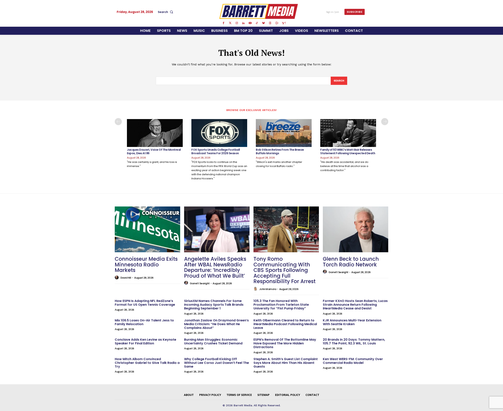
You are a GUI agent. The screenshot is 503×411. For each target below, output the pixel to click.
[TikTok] (257, 23)
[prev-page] (118, 121)
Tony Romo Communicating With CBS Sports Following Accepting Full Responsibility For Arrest (284, 270)
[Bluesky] (263, 23)
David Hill (125, 278)
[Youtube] (250, 23)
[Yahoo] (283, 23)
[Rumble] (277, 23)
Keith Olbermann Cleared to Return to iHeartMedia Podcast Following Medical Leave (285, 324)
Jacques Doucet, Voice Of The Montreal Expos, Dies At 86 (154, 151)
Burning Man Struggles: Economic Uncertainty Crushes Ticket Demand (213, 341)
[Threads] (270, 23)
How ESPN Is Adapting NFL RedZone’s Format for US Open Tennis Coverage (145, 303)
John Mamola (267, 289)
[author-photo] (117, 277)
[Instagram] (237, 23)
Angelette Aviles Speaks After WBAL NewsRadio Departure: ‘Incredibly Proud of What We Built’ (215, 267)
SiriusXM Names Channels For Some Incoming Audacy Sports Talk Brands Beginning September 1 (213, 305)
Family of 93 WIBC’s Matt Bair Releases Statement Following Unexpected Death (347, 151)
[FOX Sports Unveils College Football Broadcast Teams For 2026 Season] (219, 133)
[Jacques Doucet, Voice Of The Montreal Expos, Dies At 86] (155, 133)
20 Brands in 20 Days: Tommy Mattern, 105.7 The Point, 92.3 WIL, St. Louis (354, 341)
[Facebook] (223, 23)
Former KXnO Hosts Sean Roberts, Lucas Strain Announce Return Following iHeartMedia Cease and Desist (355, 305)
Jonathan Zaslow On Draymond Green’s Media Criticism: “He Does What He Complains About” (216, 324)
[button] (166, 12)
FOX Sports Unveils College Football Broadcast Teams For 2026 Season (215, 151)
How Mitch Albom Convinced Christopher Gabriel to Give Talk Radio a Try (147, 363)
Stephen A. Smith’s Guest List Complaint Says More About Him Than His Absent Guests (285, 363)
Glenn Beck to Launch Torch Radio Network (351, 261)
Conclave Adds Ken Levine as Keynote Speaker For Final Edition (145, 341)
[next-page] (384, 121)
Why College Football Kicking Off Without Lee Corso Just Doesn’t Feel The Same (216, 363)
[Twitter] (230, 23)
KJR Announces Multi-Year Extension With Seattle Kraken (352, 322)
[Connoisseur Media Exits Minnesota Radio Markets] (147, 229)
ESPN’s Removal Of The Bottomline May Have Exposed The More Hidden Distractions (284, 343)
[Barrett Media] (258, 11)
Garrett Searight (200, 283)
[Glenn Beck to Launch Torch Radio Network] (355, 229)
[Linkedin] (243, 23)
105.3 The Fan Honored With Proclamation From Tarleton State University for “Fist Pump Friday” (281, 305)
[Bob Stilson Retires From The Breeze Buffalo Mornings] (284, 133)
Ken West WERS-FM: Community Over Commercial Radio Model (353, 361)
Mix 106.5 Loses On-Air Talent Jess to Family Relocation (144, 322)
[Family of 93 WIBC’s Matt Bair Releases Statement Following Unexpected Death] (348, 133)
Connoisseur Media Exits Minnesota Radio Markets (146, 264)
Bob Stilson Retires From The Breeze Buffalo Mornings (280, 151)
